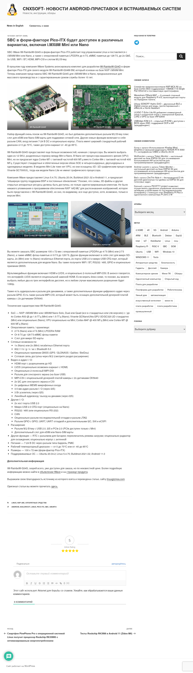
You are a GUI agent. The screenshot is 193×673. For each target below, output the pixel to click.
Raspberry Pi (142, 246)
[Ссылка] (61, 583)
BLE (146, 235)
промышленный (144, 311)
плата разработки (144, 305)
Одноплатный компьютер (148, 278)
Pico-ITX (40, 507)
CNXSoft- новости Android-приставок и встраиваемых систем (102, 8)
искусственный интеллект (148, 300)
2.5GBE (139, 230)
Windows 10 (168, 251)
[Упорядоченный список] (44, 583)
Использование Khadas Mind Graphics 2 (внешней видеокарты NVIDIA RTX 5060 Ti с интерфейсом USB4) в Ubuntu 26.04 (159, 149)
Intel (138, 240)
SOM (173, 246)
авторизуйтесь (118, 563)
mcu (176, 240)
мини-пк (169, 300)
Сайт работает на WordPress (20, 665)
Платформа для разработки (149, 289)
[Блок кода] (56, 583)
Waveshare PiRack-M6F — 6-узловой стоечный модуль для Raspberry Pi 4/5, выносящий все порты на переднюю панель (159, 97)
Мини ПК (166, 273)
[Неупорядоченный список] (48, 583)
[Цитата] (52, 583)
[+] (68, 583)
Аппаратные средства (36, 503)
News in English (15, 25)
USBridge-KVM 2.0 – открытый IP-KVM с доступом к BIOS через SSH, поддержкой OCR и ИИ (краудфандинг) (159, 123)
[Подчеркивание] (35, 583)
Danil (25, 36)
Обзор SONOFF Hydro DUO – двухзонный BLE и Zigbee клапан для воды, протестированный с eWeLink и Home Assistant (158, 105)
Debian (168, 235)
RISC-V (155, 246)
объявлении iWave (50, 472)
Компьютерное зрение (147, 273)
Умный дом (141, 295)
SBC (47, 507)
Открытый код (172, 278)
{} (64, 583)
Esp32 (179, 235)
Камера (164, 267)
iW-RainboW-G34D (110, 66)
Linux (13, 503)
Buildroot (25, 507)
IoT (145, 240)
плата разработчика (167, 305)
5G (154, 230)
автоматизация (158, 295)
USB (149, 251)
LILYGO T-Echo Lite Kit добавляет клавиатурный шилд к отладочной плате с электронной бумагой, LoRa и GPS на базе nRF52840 (159, 114)
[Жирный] (27, 583)
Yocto (155, 257)
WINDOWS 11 (142, 257)
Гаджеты (140, 267)
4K (148, 230)
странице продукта (77, 472)
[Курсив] (31, 583)
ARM (138, 235)
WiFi (157, 251)
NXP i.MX (20, 503)
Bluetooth (156, 235)
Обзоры (178, 273)
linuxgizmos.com (116, 479)
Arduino (175, 230)
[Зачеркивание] (40, 583)
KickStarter (156, 240)
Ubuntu (53, 507)
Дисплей (152, 267)
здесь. (54, 486)
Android (15, 507)
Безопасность (168, 262)
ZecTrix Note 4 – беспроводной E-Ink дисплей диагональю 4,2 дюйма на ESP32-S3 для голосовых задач (159, 179)
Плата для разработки (147, 284)
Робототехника (174, 289)
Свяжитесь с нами (39, 25)
